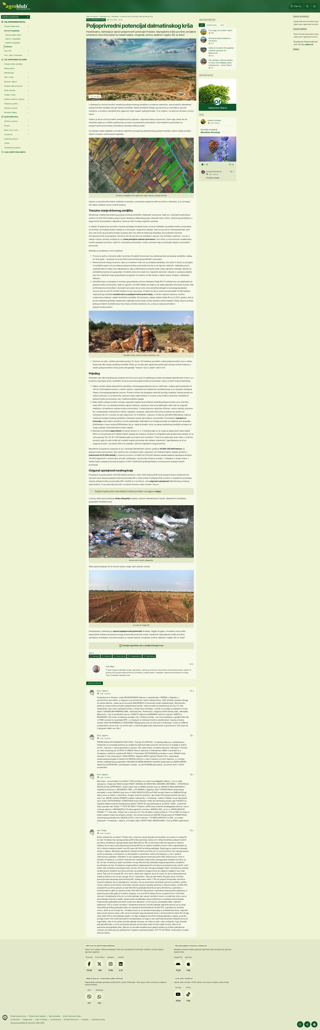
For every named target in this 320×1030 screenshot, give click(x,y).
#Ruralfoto (205, 132)
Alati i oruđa (8, 77)
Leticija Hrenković (214, 171)
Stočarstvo (8, 134)
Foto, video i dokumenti (13, 55)
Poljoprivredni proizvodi (13, 86)
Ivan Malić (110, 666)
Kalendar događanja (12, 43)
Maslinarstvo (150, 656)
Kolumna (115, 16)
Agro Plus (8, 51)
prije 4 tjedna (215, 123)
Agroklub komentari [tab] (94, 683)
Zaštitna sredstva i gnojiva (14, 99)
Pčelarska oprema (11, 104)
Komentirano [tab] (212, 25)
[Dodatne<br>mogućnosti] (314, 1024)
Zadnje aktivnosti (301, 17)
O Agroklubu (15, 1019)
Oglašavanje (27, 1019)
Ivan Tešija (101, 830)
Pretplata (85, 1019)
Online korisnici (299, 29)
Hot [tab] (201, 25)
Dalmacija (95, 656)
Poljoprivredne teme (11, 26)
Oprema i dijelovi (10, 82)
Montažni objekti (10, 112)
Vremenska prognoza (12, 148)
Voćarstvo (107, 656)
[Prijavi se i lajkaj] (300, 1024)
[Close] (307, 6)
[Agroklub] (16, 6)
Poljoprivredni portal (18, 1016)
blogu (158, 491)
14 (233, 164)
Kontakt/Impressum (71, 1019)
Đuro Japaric (102, 691)
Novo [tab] (222, 25)
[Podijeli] (307, 1024)
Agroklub (31, 1023)
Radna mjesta (9, 68)
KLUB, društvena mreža (15, 152)
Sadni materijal (9, 90)
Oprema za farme (10, 108)
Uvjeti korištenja (41, 1019)
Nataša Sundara (214, 120)
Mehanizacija (9, 73)
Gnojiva (7, 126)
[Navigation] (314, 6)
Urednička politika (98, 1019)
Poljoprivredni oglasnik (15, 60)
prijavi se (309, 44)
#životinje (215, 132)
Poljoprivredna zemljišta (13, 64)
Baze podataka (11, 117)
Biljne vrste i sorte (11, 130)
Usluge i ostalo (10, 95)
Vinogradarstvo (135, 656)
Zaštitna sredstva (11, 121)
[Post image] (217, 149)
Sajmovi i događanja (12, 39)
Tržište (6, 143)
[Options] (232, 121)
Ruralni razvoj (120, 656)
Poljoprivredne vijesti (13, 35)
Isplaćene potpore (11, 139)
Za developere (55, 1019)
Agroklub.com (105, 16)
